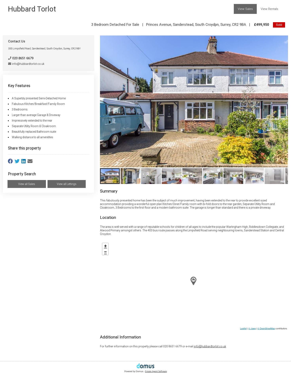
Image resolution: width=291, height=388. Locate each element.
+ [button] (105, 245)
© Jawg (252, 328)
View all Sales (26, 184)
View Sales (245, 9)
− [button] (105, 251)
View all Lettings (66, 184)
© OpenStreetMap (266, 328)
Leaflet (243, 328)
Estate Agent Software (156, 371)
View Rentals (269, 9)
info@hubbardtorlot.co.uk (210, 346)
